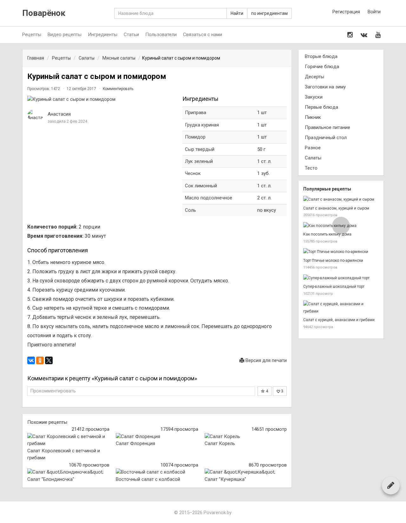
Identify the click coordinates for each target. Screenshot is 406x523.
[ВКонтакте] (31, 360)
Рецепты (31, 34)
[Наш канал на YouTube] (378, 35)
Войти (374, 12)
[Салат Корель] (246, 436)
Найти (237, 13)
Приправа (195, 112)
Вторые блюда (321, 56)
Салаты (313, 158)
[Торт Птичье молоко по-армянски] (341, 251)
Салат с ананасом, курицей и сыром (336, 208)
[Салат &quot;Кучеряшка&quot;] (246, 472)
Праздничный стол (326, 137)
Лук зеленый (199, 161)
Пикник (313, 117)
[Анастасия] (35, 115)
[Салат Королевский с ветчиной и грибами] (68, 440)
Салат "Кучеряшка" (225, 479)
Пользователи (161, 34)
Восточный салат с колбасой (148, 479)
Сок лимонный (201, 186)
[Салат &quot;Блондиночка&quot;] (68, 472)
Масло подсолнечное (208, 198)
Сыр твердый (199, 149)
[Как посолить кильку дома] (341, 225)
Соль (190, 210)
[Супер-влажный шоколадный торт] (341, 278)
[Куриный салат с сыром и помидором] (101, 99)
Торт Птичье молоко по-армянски (333, 260)
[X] (49, 360)
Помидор (195, 137)
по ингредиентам (269, 13)
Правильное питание (327, 127)
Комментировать (118, 89)
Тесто (311, 168)
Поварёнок (43, 13)
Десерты (314, 77)
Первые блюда (321, 107)
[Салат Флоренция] (157, 436)
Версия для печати (265, 360)
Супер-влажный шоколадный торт (333, 286)
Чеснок (193, 173)
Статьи (131, 34)
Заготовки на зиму (325, 87)
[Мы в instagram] (350, 35)
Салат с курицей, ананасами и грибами (339, 320)
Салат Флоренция (135, 443)
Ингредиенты (102, 34)
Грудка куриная (202, 125)
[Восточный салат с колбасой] (157, 472)
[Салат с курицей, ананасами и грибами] (341, 307)
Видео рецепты (65, 34)
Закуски (314, 97)
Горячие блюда (322, 66)
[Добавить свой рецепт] (390, 485)
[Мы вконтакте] (363, 35)
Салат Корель (220, 443)
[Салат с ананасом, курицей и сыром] (341, 199)
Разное (313, 148)
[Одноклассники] (40, 360)
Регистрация (346, 12)
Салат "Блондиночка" (50, 479)
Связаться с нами (202, 34)
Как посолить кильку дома (327, 234)
